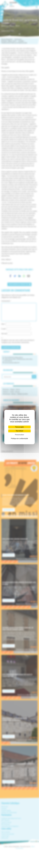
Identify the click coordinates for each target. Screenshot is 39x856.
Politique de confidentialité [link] (19, 438)
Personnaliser (19, 434)
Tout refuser (19, 431)
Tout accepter (19, 427)
